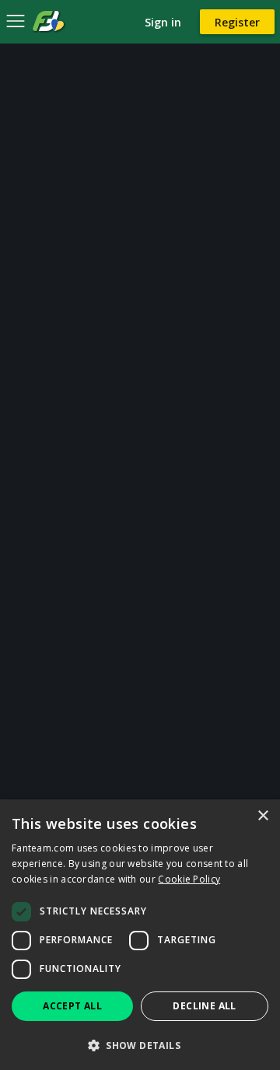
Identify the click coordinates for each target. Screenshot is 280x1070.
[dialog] (140, 934)
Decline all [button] (204, 1005)
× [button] (262, 816)
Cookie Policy (189, 879)
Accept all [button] (72, 1005)
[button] (140, 1044)
